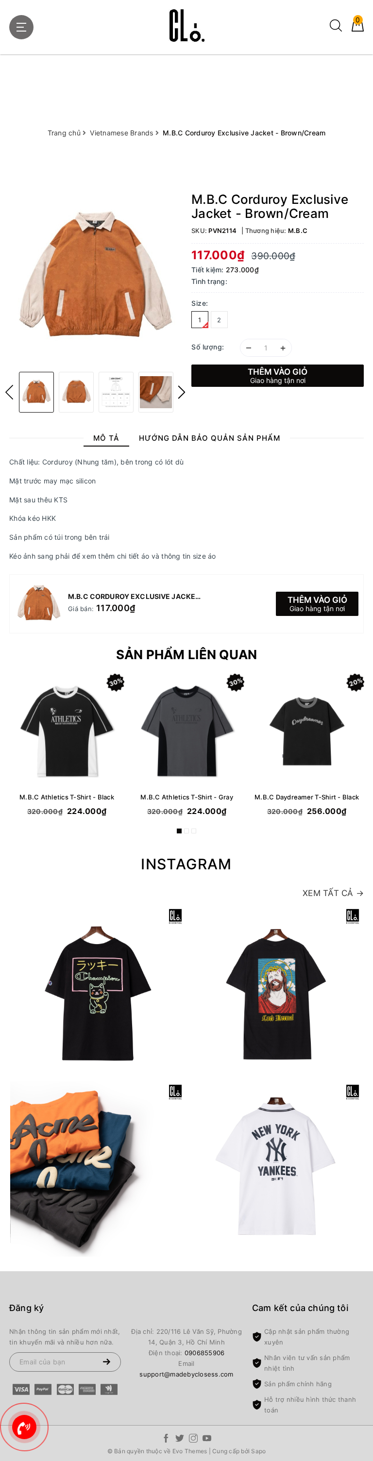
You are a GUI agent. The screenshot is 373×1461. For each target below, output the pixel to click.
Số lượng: (207, 347)
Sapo (258, 1451)
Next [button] (181, 392)
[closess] (186, 25)
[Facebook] (166, 1439)
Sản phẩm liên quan (186, 654)
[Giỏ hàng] (358, 29)
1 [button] (179, 831)
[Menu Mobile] (21, 27)
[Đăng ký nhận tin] (106, 1362)
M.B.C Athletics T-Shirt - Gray (186, 797)
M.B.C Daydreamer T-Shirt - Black (306, 797)
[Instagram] (193, 1439)
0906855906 (205, 1353)
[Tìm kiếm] (336, 29)
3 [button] (193, 831)
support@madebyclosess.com (186, 1374)
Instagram (186, 864)
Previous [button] (9, 392)
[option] (95, 278)
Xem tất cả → (333, 893)
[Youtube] (207, 1439)
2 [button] (186, 831)
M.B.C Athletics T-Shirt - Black (66, 797)
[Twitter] (179, 1439)
